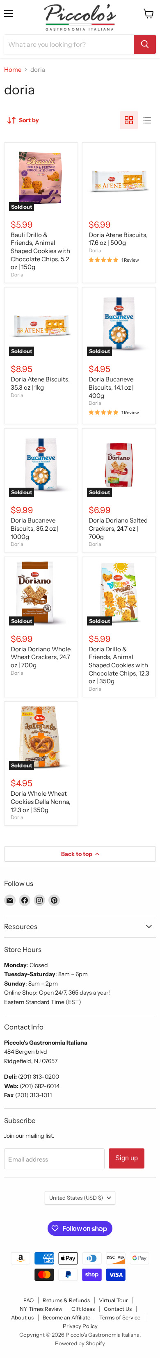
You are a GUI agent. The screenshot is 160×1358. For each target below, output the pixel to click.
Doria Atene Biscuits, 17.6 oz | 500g (118, 239)
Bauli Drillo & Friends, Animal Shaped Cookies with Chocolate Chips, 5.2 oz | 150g (40, 251)
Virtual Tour (113, 1300)
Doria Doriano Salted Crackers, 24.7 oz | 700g (118, 528)
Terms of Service (119, 1317)
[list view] (147, 120)
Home (12, 69)
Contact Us (118, 1309)
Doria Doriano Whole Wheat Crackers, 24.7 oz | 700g (41, 657)
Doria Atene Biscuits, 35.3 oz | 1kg (40, 383)
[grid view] (129, 120)
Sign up (126, 1158)
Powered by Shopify (80, 1343)
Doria (17, 275)
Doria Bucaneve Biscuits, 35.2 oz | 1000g (35, 528)
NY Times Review (41, 1309)
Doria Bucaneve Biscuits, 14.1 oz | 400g (111, 387)
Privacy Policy (80, 1326)
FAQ (28, 1300)
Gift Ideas (83, 1309)
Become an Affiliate (66, 1317)
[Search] (145, 44)
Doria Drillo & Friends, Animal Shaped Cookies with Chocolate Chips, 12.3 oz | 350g (119, 665)
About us (22, 1317)
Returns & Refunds (66, 1300)
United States (76, 1197)
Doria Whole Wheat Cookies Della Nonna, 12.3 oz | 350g (41, 801)
